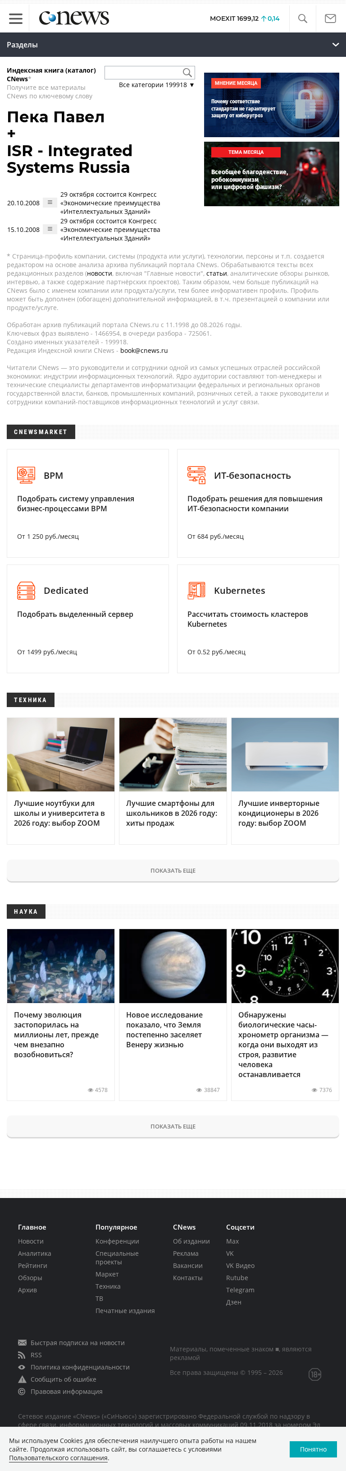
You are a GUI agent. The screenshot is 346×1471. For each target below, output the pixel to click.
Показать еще (173, 870)
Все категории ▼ (157, 84)
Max (232, 1241)
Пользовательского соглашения (58, 1457)
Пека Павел (56, 116)
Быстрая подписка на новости (78, 1342)
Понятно (313, 1449)
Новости (31, 1241)
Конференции (117, 1241)
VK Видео (240, 1265)
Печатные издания (125, 1310)
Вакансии (188, 1265)
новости (99, 273)
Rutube (237, 1277)
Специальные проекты (117, 1257)
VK (230, 1253)
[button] (302, 18)
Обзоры (30, 1277)
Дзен (233, 1302)
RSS (36, 1355)
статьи (216, 273)
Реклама (186, 1253)
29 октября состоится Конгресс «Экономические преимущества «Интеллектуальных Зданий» (110, 203)
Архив (27, 1290)
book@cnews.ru (144, 350)
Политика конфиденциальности (80, 1367)
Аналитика (34, 1253)
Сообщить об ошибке (63, 1379)
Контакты (188, 1277)
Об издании (191, 1241)
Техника (108, 1286)
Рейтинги (32, 1265)
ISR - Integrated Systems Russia (70, 159)
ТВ (99, 1298)
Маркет (107, 1274)
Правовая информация (67, 1391)
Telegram (240, 1290)
